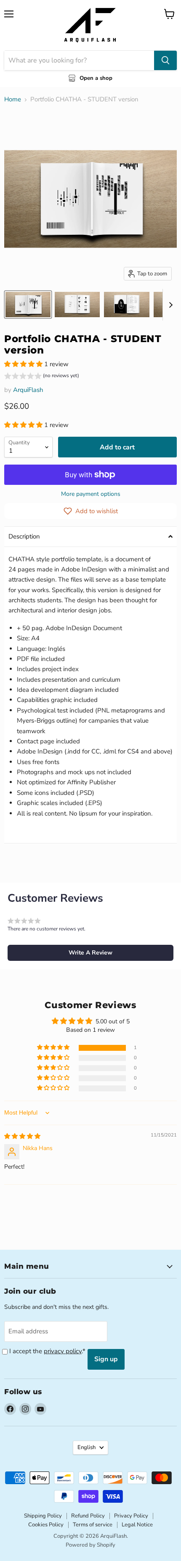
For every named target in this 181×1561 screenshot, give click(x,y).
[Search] (165, 60)
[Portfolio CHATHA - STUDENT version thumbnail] (28, 304)
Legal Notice (137, 1524)
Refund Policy (88, 1516)
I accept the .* (47, 1351)
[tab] (90, 536)
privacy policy (63, 1351)
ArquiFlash (28, 390)
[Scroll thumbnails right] (169, 305)
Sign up (106, 1359)
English (86, 1447)
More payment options (90, 494)
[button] (24, 364)
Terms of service (92, 1524)
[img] (22, 1136)
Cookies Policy (46, 1524)
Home (12, 99)
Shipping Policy (43, 1516)
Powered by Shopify (90, 1545)
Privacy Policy (131, 1516)
